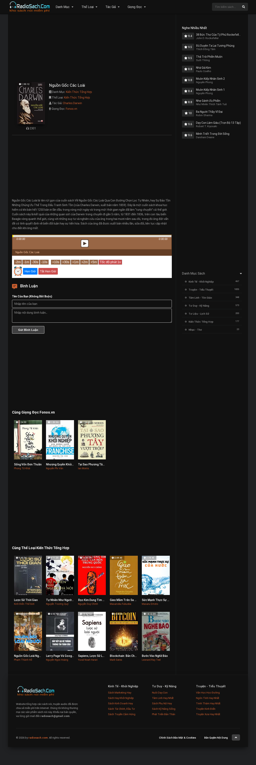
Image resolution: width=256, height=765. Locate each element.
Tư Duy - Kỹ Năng (199, 305)
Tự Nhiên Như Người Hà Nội (63, 600)
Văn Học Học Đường (208, 692)
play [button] (92, 208)
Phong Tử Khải (22, 468)
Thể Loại (87, 7)
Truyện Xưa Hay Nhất (208, 714)
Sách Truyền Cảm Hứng (121, 714)
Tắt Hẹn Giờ (48, 271)
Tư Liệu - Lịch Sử (199, 313)
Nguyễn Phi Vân (54, 468)
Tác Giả (110, 7)
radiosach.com (38, 737)
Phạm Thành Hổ (23, 659)
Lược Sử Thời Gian (26, 600)
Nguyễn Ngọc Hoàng (57, 659)
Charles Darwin (72, 103)
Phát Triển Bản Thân (163, 714)
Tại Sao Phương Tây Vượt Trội (97, 464)
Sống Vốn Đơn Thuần (28, 464)
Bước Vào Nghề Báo (155, 655)
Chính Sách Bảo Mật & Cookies (177, 737)
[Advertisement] (92, 49)
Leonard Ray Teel (151, 659)
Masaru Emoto (150, 604)
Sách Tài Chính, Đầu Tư (121, 708)
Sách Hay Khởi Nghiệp (121, 698)
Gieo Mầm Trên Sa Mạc (125, 600)
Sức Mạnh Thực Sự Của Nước (161, 600)
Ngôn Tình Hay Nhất (207, 698)
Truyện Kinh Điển (205, 708)
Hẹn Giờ (30, 271)
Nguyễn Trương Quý (57, 604)
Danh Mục (63, 7)
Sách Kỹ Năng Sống (163, 708)
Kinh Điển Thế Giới (24, 604)
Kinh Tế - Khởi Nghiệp (201, 281)
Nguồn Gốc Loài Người (28, 655)
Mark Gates (116, 659)
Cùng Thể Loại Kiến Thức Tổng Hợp (40, 548)
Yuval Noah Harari (88, 659)
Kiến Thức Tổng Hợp (79, 92)
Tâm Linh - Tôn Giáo (200, 297)
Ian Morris (83, 468)
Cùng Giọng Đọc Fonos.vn (33, 412)
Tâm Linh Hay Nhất (163, 698)
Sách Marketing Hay (119, 692)
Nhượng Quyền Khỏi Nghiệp (63, 464)
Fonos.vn (71, 108)
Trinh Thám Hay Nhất (208, 703)
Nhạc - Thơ (195, 329)
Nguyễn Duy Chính (88, 604)
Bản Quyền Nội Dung (216, 737)
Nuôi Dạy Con (160, 692)
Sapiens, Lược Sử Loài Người (96, 655)
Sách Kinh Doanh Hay (120, 703)
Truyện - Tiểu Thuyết (201, 289)
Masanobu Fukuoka (120, 604)
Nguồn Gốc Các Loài (27, 252)
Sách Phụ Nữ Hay (162, 703)
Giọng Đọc (135, 7)
